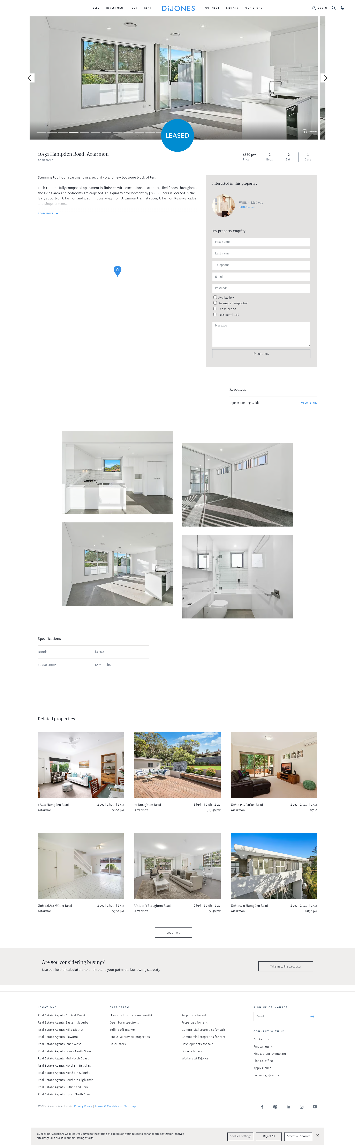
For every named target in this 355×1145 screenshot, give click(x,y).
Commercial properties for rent (203, 1037)
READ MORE (46, 214)
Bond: (42, 652)
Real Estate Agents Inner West (59, 1044)
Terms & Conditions (108, 1106)
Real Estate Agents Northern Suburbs (64, 1073)
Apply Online (262, 1068)
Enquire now (261, 354)
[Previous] (30, 77)
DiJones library (192, 1051)
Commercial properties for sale (203, 1030)
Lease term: (47, 665)
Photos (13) (314, 132)
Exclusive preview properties (130, 1037)
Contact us (261, 1039)
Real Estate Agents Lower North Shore (65, 1051)
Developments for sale (197, 1044)
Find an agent (263, 1046)
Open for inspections (124, 1022)
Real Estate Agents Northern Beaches (64, 1065)
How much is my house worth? (131, 1015)
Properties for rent (194, 1022)
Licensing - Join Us (266, 1075)
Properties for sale (194, 1015)
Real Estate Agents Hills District (60, 1030)
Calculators (118, 1044)
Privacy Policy (83, 1106)
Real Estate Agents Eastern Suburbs (63, 1022)
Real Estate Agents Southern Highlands (65, 1080)
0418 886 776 (247, 207)
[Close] (317, 1135)
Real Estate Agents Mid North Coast (63, 1058)
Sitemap (130, 1106)
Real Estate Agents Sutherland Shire (63, 1087)
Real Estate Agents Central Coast (61, 1015)
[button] (96, 8)
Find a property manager (271, 1054)
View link (309, 403)
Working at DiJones (195, 1058)
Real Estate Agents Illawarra (58, 1037)
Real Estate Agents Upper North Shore (65, 1094)
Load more (173, 932)
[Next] (325, 77)
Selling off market (122, 1030)
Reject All (269, 1136)
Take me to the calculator (285, 966)
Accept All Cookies (298, 1136)
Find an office (263, 1061)
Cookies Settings (240, 1136)
